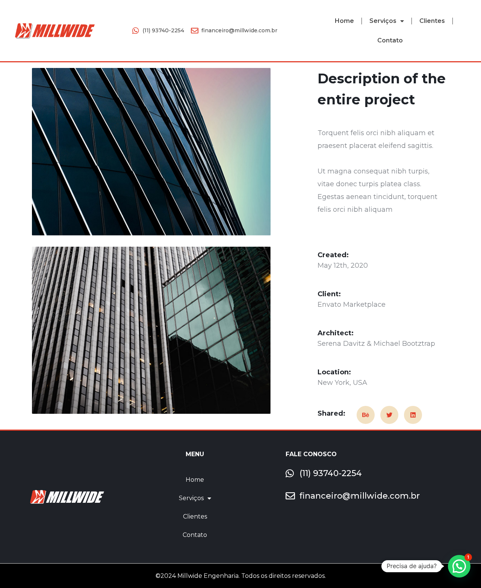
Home (344, 20)
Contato (390, 40)
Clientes (432, 20)
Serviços (382, 20)
